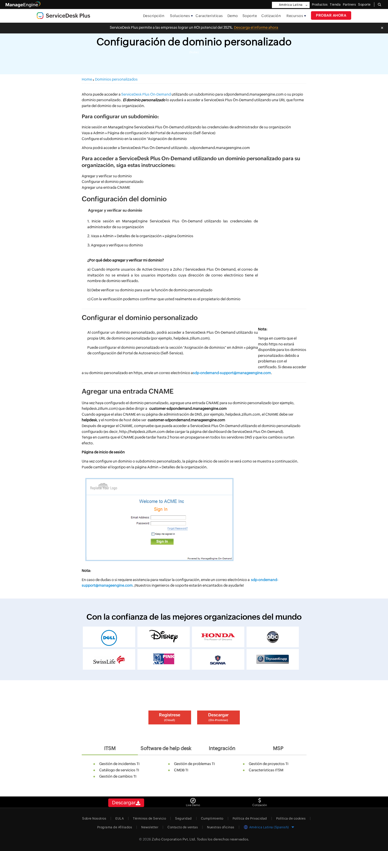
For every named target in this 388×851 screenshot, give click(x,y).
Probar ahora (331, 15)
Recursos (295, 16)
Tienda (335, 4)
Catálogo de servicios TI (119, 770)
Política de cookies (291, 818)
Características (209, 16)
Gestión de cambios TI (117, 776)
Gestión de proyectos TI (268, 764)
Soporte (249, 16)
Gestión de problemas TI (194, 764)
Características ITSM (266, 770)
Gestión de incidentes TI (119, 764)
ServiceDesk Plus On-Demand (146, 94)
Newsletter (149, 827)
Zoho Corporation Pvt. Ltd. (174, 839)
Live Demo (193, 805)
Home (87, 79)
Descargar (218, 717)
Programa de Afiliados (114, 827)
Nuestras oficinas (220, 827)
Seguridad (183, 818)
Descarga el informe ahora (256, 27)
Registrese (169, 717)
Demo (232, 16)
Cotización (271, 16)
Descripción (154, 16)
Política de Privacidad (250, 818)
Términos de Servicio (149, 818)
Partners (349, 4)
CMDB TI (181, 770)
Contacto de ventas (183, 827)
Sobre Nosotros (94, 818)
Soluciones (180, 16)
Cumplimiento (212, 818)
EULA (119, 818)
